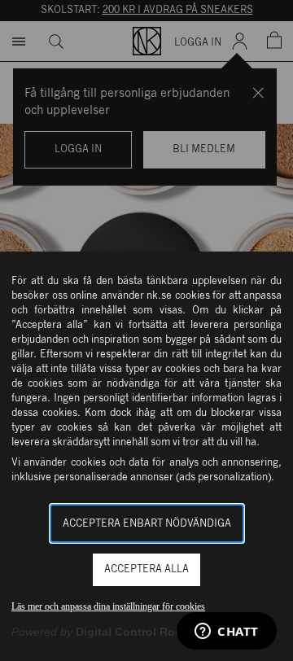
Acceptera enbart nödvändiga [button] (147, 523)
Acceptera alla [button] (146, 569)
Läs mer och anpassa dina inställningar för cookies (108, 606)
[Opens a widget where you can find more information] (227, 632)
